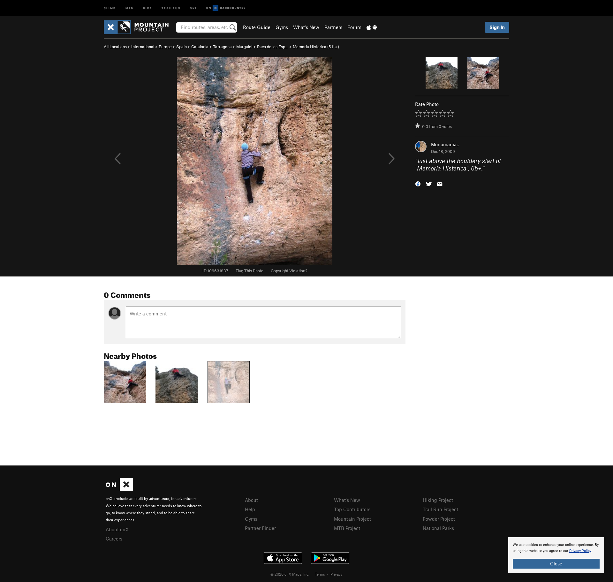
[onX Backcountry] (225, 8)
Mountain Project (352, 519)
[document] (556, 555)
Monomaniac (445, 144)
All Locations (115, 46)
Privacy (336, 574)
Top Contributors (352, 509)
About (251, 500)
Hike (147, 8)
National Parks (438, 528)
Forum (354, 27)
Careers (114, 538)
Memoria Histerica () (316, 46)
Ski (193, 8)
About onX (117, 529)
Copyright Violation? (289, 270)
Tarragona (222, 46)
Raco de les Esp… (272, 46)
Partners (333, 27)
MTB (129, 8)
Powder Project (439, 519)
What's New (306, 27)
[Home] (139, 27)
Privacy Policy (580, 551)
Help (250, 509)
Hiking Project (438, 500)
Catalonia (199, 46)
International (142, 46)
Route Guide (256, 27)
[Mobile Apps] (372, 27)
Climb (110, 8)
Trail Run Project (440, 509)
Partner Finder (260, 528)
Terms (320, 574)
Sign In (497, 27)
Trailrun (171, 8)
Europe (165, 46)
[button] (418, 183)
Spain (181, 46)
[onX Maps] (119, 489)
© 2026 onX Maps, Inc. (289, 574)
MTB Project (347, 528)
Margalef (244, 46)
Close (556, 563)
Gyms (282, 27)
